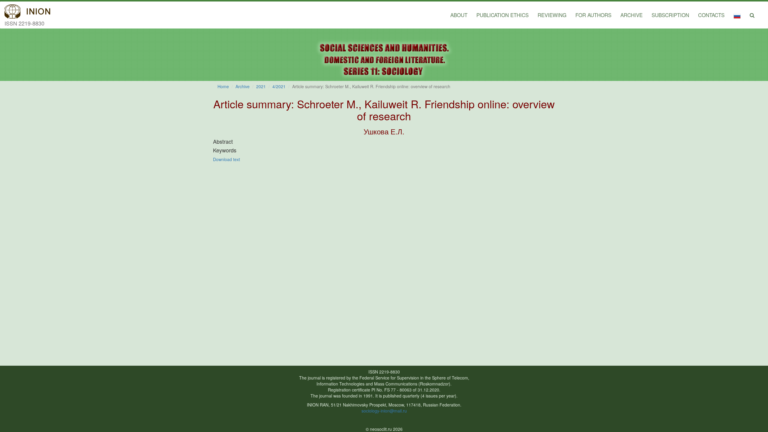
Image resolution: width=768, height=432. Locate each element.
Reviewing (552, 15)
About (458, 15)
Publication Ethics (502, 15)
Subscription (670, 15)
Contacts (711, 15)
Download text (226, 159)
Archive (631, 15)
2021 (261, 86)
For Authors (593, 15)
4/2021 (279, 86)
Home (223, 86)
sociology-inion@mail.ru (384, 411)
